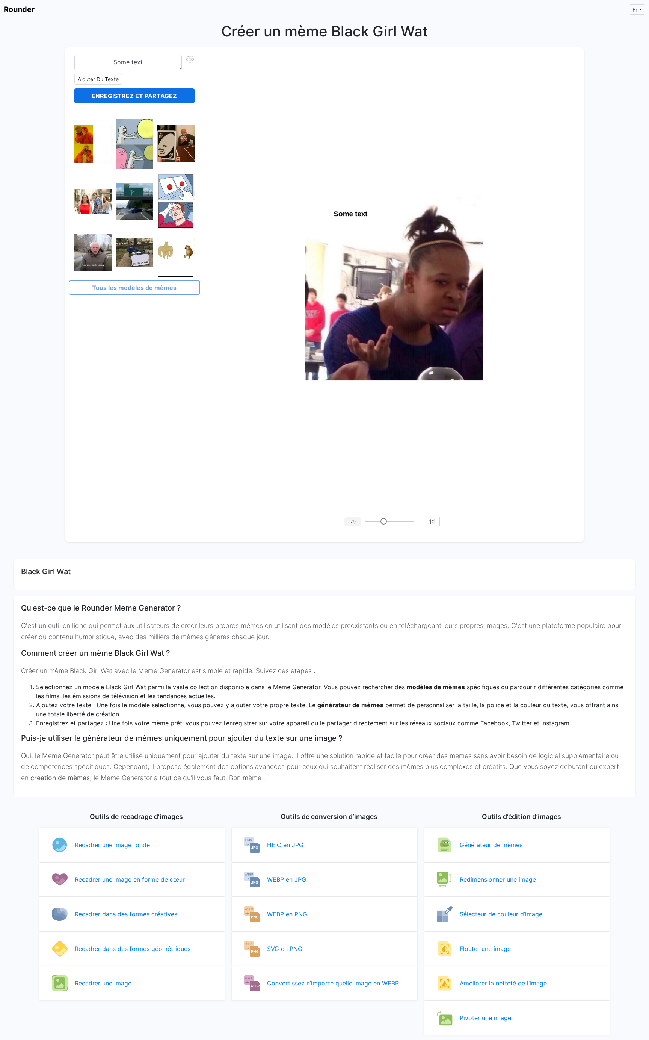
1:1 (432, 521)
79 (353, 521)
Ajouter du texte (98, 79)
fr (634, 9)
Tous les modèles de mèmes (134, 287)
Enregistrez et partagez (134, 96)
